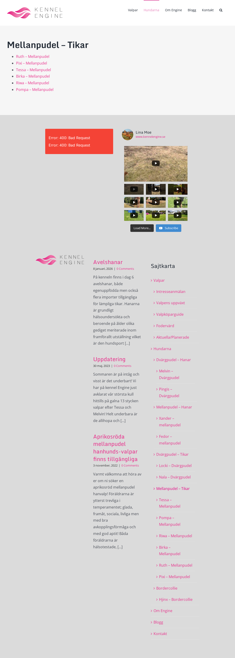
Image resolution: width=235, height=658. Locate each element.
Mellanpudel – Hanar (174, 407)
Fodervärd (165, 325)
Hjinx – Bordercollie (176, 599)
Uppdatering (109, 358)
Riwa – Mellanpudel (32, 82)
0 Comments (125, 269)
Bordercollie (166, 588)
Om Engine (163, 610)
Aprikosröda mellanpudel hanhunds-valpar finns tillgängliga (115, 447)
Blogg (158, 622)
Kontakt (160, 633)
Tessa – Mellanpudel (33, 69)
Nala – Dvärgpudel (175, 477)
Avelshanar (108, 261)
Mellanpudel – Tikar (173, 488)
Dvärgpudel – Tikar (172, 454)
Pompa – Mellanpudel (34, 89)
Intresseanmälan (170, 291)
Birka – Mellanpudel (33, 76)
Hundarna (162, 348)
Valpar (159, 280)
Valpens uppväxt (170, 302)
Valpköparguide (170, 314)
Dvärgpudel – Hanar (173, 359)
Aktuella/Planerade (172, 337)
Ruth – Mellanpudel (32, 56)
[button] (220, 9)
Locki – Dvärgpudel (175, 465)
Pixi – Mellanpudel (31, 63)
